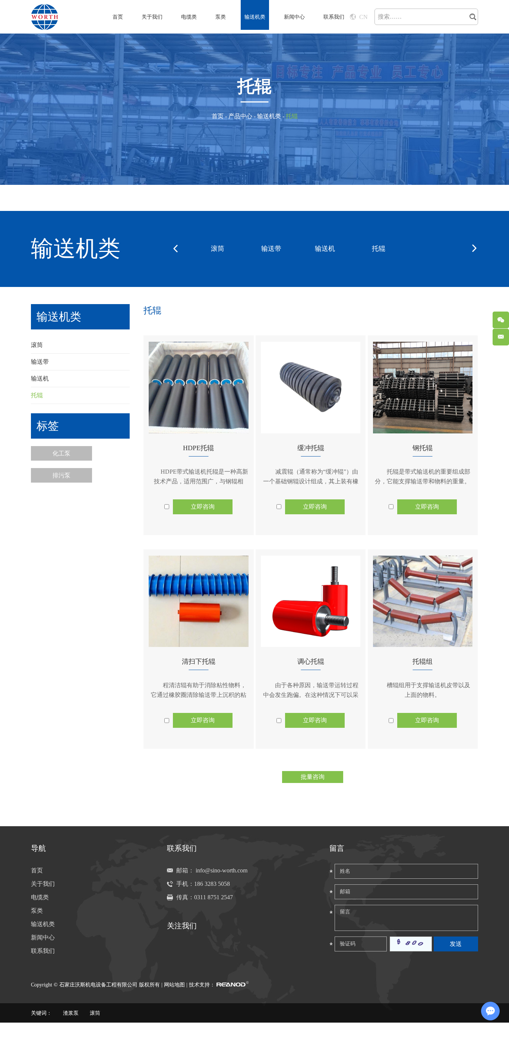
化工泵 (61, 453)
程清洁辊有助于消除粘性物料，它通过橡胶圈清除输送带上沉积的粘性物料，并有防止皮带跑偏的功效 (198, 695)
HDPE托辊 (198, 448)
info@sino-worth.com (221, 870)
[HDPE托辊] (198, 387)
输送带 (271, 248)
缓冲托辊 (310, 448)
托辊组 (422, 661)
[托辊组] (422, 601)
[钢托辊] (422, 387)
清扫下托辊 (198, 661)
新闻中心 (294, 17)
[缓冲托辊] (310, 387)
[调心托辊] (310, 601)
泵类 (220, 17)
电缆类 (189, 17)
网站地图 (174, 985)
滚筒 (217, 248)
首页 (118, 17)
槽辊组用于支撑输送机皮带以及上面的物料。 (428, 690)
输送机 (325, 248)
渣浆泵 (71, 1013)
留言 (336, 848)
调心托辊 (310, 661)
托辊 (378, 248)
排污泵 (61, 475)
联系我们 (333, 17)
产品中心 (240, 116)
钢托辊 (422, 448)
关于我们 (152, 17)
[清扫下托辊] (198, 601)
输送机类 (254, 17)
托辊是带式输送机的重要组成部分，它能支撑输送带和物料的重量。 (422, 476)
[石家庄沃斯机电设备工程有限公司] (45, 17)
